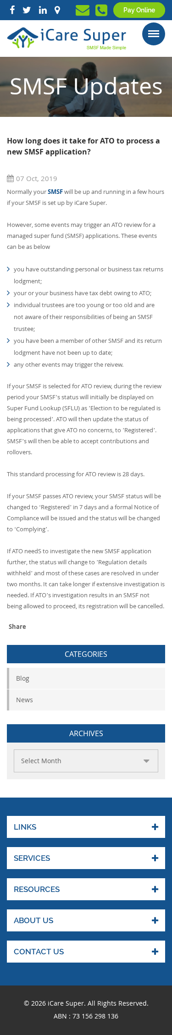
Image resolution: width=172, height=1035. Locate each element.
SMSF (55, 191)
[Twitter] (26, 10)
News (24, 699)
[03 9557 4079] (101, 13)
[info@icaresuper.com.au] (82, 12)
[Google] (57, 10)
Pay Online (139, 10)
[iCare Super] (66, 38)
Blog (22, 678)
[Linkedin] (43, 10)
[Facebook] (12, 10)
